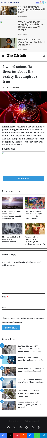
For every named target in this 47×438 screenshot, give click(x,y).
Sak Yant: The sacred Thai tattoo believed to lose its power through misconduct (29, 349)
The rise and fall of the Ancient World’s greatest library (11, 239)
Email (5, 307)
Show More (23, 178)
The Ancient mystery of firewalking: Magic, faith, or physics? (29, 404)
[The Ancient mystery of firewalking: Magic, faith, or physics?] (9, 405)
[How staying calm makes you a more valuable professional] (9, 371)
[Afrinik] (16, 56)
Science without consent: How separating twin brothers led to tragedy (35, 240)
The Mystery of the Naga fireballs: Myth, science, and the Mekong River (33, 215)
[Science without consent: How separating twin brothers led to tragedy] (35, 228)
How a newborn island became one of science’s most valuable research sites (12, 215)
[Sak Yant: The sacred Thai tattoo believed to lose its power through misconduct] (9, 349)
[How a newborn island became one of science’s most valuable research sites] (12, 203)
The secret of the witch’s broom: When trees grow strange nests (28, 393)
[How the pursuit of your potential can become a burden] (9, 360)
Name (5, 297)
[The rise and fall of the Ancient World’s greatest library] (12, 228)
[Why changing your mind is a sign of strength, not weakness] (9, 383)
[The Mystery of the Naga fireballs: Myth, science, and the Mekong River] (35, 203)
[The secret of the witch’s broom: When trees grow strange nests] (9, 394)
